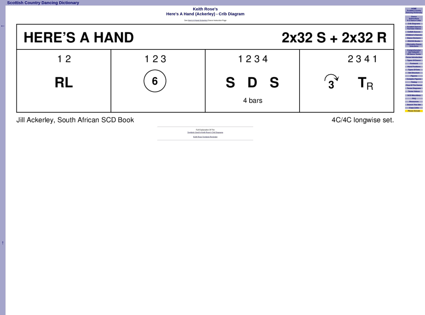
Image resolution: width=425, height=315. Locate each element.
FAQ (414, 98)
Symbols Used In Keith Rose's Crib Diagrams (205, 132)
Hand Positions (414, 67)
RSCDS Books (414, 41)
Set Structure (413, 73)
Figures (414, 76)
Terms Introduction (414, 57)
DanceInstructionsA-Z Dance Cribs (414, 18)
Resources (414, 102)
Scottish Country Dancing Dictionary (43, 2)
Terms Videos (414, 91)
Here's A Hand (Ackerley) (198, 20)
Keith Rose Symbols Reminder (205, 137)
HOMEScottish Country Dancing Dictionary (414, 11)
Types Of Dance (414, 60)
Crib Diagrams (414, 24)
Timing (414, 82)
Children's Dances (414, 35)
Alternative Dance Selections (414, 45)
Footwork (414, 63)
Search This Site (414, 105)
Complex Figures (414, 79)
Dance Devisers (414, 38)
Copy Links (414, 108)
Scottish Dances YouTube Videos (414, 28)
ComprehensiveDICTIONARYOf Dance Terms (414, 52)
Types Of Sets (414, 70)
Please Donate (414, 111)
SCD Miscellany (414, 95)
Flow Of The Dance (414, 85)
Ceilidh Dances (414, 32)
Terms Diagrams (414, 88)
